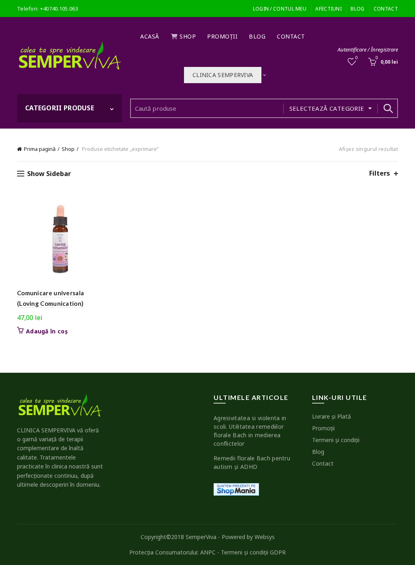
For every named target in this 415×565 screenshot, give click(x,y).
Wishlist (356, 58)
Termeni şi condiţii (335, 440)
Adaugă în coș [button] (47, 331)
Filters (379, 173)
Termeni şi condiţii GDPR (253, 552)
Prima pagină (40, 149)
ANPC (208, 552)
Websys (265, 537)
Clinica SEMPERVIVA (223, 75)
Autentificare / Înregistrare (368, 49)
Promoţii (222, 36)
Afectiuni (328, 8)
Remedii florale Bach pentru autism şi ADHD (252, 462)
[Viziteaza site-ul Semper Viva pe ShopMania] (236, 489)
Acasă (149, 36)
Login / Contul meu (279, 8)
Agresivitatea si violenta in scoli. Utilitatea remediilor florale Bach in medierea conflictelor (250, 430)
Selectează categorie (326, 108)
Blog (357, 8)
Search (388, 108)
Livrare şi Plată (331, 416)
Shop (188, 36)
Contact (386, 8)
